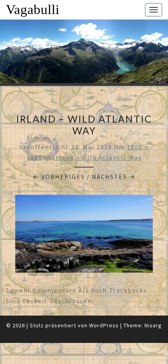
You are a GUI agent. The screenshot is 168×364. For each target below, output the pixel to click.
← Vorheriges (59, 176)
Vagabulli (32, 9)
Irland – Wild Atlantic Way (97, 157)
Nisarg (153, 325)
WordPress (104, 325)
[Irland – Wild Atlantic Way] (84, 236)
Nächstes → (114, 176)
